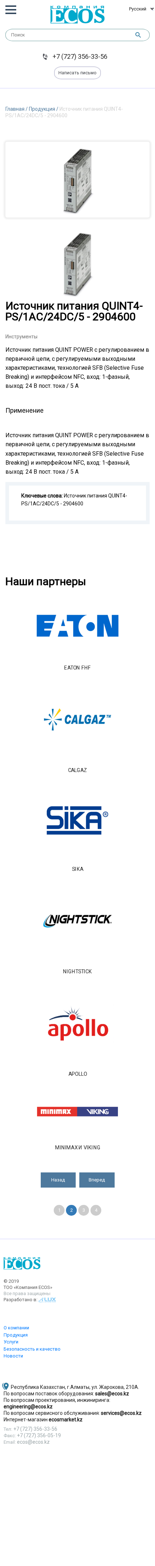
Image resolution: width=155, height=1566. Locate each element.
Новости (13, 1356)
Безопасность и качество (32, 1349)
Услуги (11, 1342)
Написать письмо (77, 72)
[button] (58, 1180)
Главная (15, 109)
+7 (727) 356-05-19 (39, 1435)
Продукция (42, 109)
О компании (16, 1327)
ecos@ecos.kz (33, 1442)
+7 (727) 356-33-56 (80, 56)
